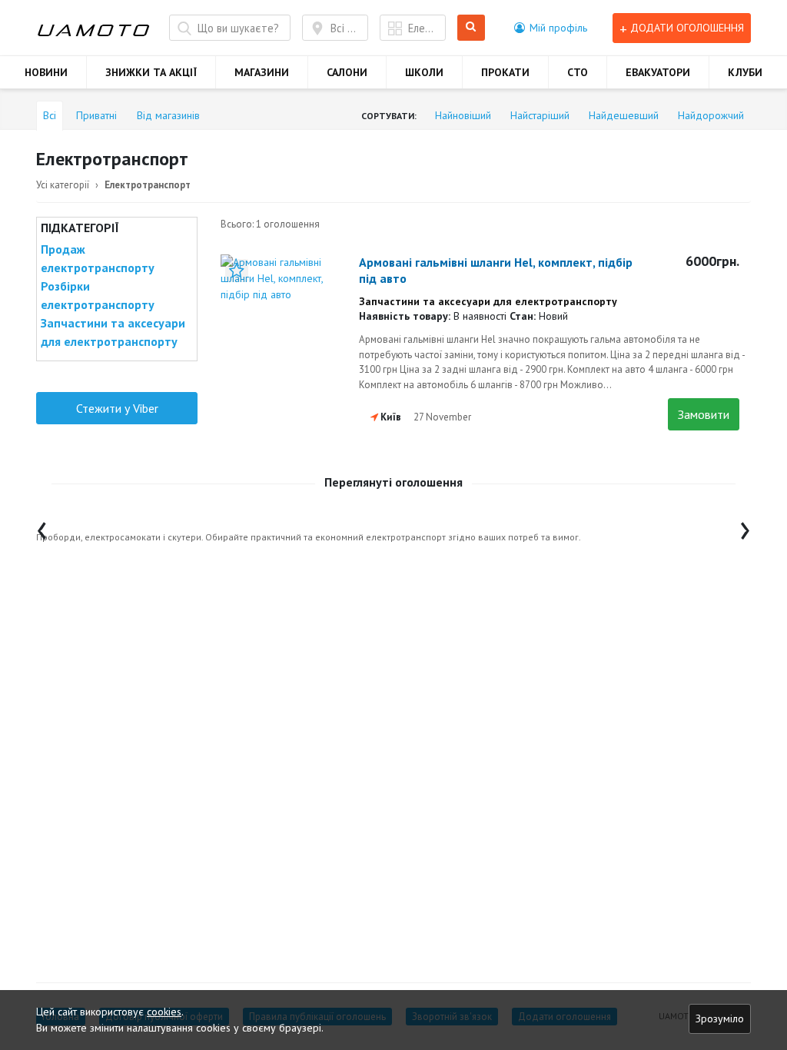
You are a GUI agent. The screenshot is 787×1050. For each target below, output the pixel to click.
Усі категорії (62, 184)
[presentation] (42, 527)
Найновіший (463, 115)
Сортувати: (389, 115)
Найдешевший (624, 115)
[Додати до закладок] (236, 270)
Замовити (703, 414)
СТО (577, 72)
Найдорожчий (711, 115)
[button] (550, 28)
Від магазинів (168, 115)
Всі (49, 115)
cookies (164, 1011)
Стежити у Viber (117, 408)
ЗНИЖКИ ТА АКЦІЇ (151, 72)
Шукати (474, 28)
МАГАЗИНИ (261, 72)
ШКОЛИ (424, 72)
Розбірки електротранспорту (97, 295)
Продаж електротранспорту (97, 258)
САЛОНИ (347, 72)
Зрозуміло (720, 1018)
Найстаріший (539, 115)
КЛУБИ (745, 72)
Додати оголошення (681, 28)
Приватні (96, 115)
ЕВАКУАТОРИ (658, 72)
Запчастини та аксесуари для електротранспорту (113, 332)
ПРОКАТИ (505, 72)
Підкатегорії (80, 227)
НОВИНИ (46, 72)
